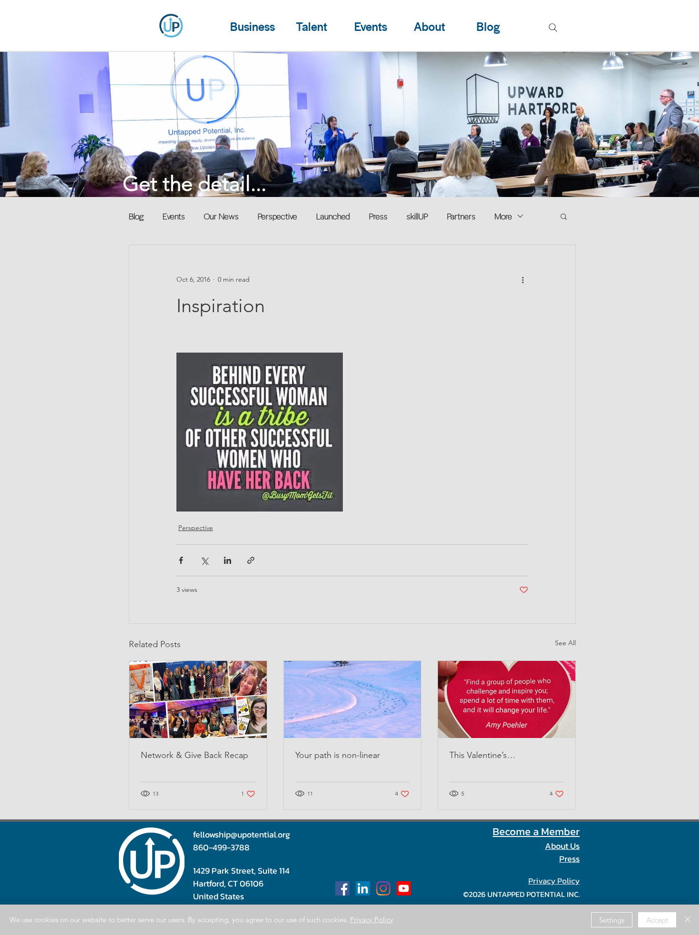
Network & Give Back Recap (194, 755)
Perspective (277, 216)
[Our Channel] (404, 888)
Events (174, 216)
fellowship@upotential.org (241, 834)
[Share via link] (250, 560)
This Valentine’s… (482, 755)
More (503, 216)
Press (378, 216)
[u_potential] (383, 888)
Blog (136, 216)
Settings (611, 920)
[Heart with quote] (506, 699)
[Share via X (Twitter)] (204, 560)
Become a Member (536, 831)
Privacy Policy (371, 919)
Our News (221, 216)
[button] (563, 216)
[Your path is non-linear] (352, 699)
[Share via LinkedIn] (227, 560)
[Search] (553, 28)
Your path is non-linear (337, 755)
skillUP (417, 216)
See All (565, 643)
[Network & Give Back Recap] (198, 699)
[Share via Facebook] (180, 560)
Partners (461, 216)
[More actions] (522, 279)
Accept (657, 920)
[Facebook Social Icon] (342, 888)
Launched (333, 216)
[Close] (687, 919)
